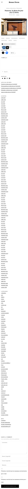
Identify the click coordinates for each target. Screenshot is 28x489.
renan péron (4, 40)
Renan (17, 14)
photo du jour (13, 8)
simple (15, 40)
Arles (2, 303)
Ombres (8, 8)
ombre (2, 38)
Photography (19, 8)
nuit (2, 359)
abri (2, 295)
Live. (2, 341)
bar (2, 307)
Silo (2, 389)
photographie (14, 38)
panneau (8, 38)
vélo (2, 405)
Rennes (10, 40)
